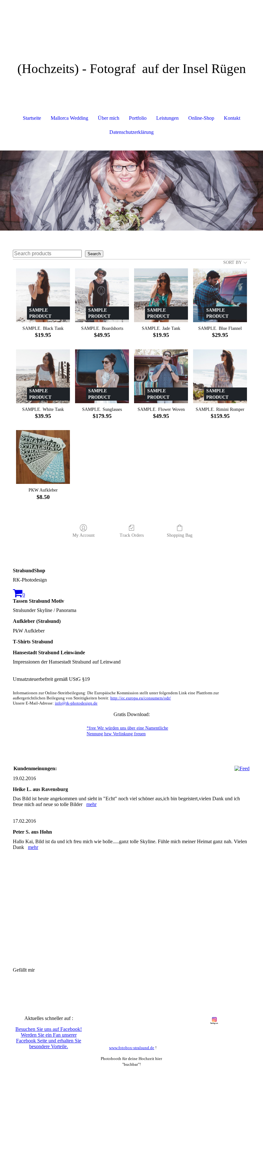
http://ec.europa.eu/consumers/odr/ (140, 698)
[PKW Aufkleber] (43, 457)
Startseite (32, 118)
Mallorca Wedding (69, 118)
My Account (83, 535)
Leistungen (167, 118)
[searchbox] (47, 253)
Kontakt (232, 118)
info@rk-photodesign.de (76, 703)
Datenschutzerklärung (131, 132)
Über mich (108, 118)
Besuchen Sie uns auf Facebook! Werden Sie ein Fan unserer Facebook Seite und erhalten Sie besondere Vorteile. (48, 1037)
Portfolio (138, 118)
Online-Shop (201, 118)
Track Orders (132, 535)
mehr (91, 804)
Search (94, 253)
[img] (131, 24)
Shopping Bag (179, 535)
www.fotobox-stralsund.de (131, 1047)
